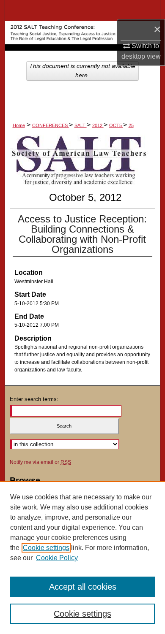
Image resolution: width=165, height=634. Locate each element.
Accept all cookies (82, 586)
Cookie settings (46, 547)
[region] (82, 557)
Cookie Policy (57, 557)
